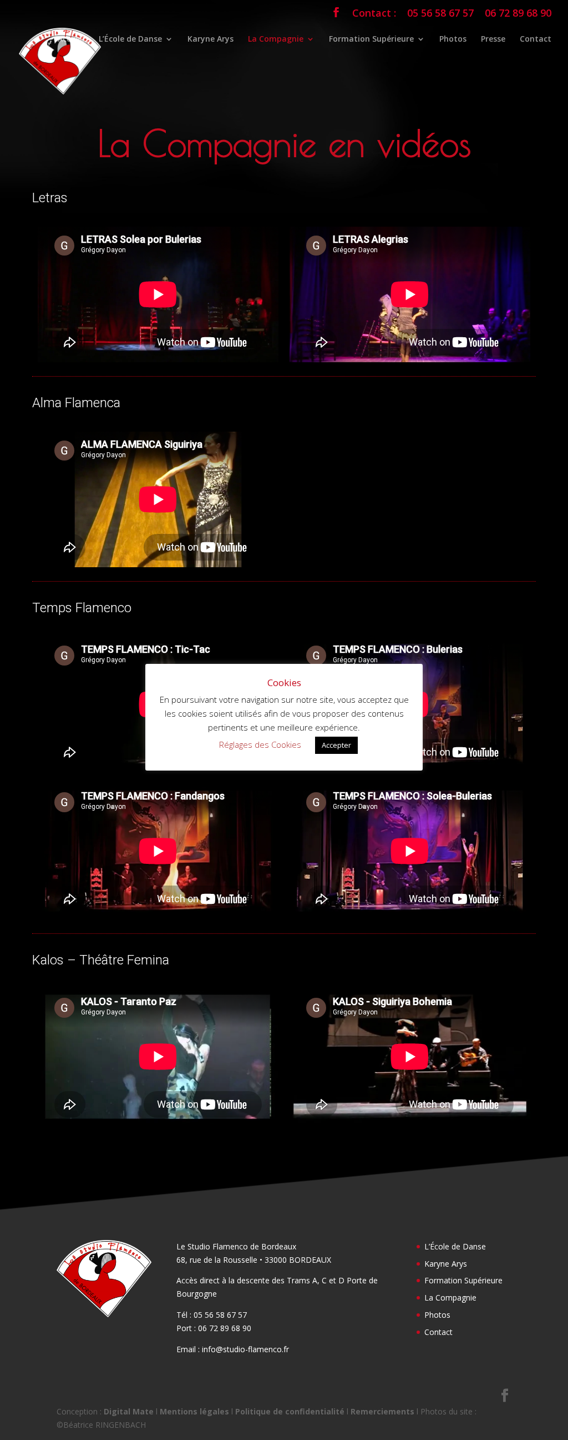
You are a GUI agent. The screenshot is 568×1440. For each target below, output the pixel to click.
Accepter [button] (336, 745)
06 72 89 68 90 (518, 13)
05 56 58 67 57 (440, 13)
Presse (493, 39)
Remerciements (382, 1411)
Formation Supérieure (371, 39)
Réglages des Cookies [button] (260, 744)
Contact (535, 39)
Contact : (374, 13)
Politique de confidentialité (289, 1411)
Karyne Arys (210, 39)
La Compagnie (275, 39)
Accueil (71, 39)
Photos (452, 39)
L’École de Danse (130, 39)
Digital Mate (129, 1411)
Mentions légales (194, 1411)
